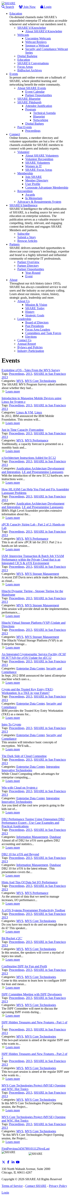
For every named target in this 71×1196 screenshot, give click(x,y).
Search (9, 6)
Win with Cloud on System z (19, 787)
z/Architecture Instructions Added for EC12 (29, 457)
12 (36, 1148)
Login (47, 6)
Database (55, 837)
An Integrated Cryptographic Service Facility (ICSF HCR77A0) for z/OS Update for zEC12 (34, 656)
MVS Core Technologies (40, 380)
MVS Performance (36, 440)
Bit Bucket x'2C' (12, 938)
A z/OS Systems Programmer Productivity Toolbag (33, 910)
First (4, 1148)
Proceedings (16, 373)
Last (47, 1148)
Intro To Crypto (11, 724)
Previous (12, 1148)
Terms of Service (12, 1186)
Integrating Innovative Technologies (31, 768)
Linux (38, 412)
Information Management (32, 837)
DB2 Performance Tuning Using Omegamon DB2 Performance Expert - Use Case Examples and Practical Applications (33, 822)
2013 (29, 373)
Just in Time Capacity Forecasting (23, 429)
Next (41, 1148)
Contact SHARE (35, 1186)
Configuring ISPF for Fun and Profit (24, 966)
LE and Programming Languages (42, 472)
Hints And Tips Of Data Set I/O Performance (30, 882)
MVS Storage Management (42, 573)
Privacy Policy (58, 1186)
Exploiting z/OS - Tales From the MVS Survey (31, 370)
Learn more (13, 391)
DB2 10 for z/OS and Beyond (20, 854)
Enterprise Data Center (30, 668)
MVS (19, 380)
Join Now (29, 6)
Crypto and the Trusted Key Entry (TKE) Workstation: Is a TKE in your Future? (27, 691)
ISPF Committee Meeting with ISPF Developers (32, 994)
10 (30, 1148)
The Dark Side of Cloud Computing (24, 756)
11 (33, 1148)
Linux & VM (24, 412)
